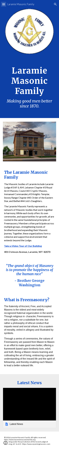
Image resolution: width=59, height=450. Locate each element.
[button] (3, 4)
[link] (29, 408)
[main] (29, 86)
